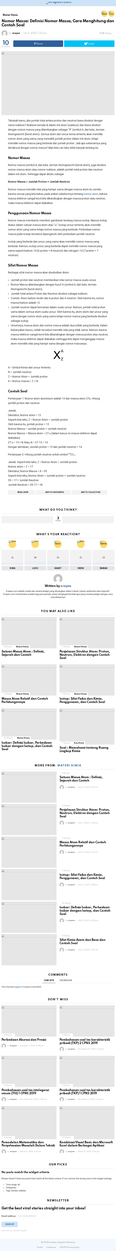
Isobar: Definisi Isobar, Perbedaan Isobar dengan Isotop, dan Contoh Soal (27, 746)
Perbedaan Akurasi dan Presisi (24, 1039)
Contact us (51, 1247)
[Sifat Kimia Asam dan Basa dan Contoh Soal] (29, 949)
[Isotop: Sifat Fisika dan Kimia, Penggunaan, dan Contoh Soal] (87, 680)
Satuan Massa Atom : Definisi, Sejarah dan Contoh (23, 653)
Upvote (27, 519)
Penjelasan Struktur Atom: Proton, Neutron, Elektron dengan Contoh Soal (85, 655)
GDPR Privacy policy (69, 1247)
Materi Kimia (22, 647)
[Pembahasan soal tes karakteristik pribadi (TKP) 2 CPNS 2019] (87, 1021)
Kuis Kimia (79, 743)
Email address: (9, 1216)
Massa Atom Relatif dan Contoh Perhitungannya (25, 700)
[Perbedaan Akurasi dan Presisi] (29, 1021)
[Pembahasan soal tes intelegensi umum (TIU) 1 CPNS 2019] (29, 1071)
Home (40, 1247)
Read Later (23, 492)
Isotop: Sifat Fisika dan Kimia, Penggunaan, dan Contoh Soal (82, 700)
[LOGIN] (112, 3)
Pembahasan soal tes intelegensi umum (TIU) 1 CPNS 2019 (25, 1092)
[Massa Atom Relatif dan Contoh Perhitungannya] (29, 680)
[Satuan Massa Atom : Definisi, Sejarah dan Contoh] (29, 632)
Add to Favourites (54, 492)
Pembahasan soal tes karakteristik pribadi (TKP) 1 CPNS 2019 (85, 1092)
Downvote (88, 519)
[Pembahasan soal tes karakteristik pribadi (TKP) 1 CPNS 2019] (87, 1071)
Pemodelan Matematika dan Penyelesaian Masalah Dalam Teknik (28, 1144)
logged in (18, 987)
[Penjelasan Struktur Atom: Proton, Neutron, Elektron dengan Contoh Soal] (87, 632)
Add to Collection (90, 492)
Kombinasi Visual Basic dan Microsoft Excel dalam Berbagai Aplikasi (86, 1144)
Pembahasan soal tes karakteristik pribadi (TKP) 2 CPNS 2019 (85, 1041)
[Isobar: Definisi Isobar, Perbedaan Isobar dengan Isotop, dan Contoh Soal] (29, 724)
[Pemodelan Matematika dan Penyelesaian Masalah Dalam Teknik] (29, 1122)
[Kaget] (105, 14)
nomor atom (91, 193)
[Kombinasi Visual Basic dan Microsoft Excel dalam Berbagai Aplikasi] (87, 1122)
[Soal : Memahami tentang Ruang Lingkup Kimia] (87, 727)
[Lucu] (111, 14)
